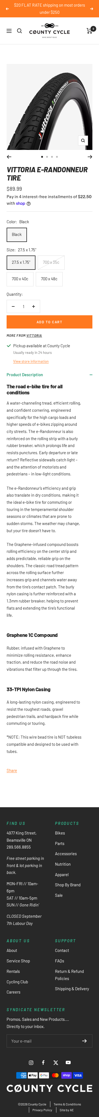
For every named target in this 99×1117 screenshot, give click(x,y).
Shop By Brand (68, 884)
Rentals (13, 971)
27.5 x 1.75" (21, 262)
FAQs (59, 960)
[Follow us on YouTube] (68, 1062)
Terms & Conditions (67, 1104)
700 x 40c (20, 278)
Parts (59, 843)
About (12, 950)
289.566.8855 (19, 846)
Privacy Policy (42, 1110)
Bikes (60, 832)
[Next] (90, 157)
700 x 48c (49, 278)
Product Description (25, 374)
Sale (59, 895)
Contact (62, 950)
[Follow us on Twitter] (56, 1062)
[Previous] (9, 157)
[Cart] (89, 31)
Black (17, 234)
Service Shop (18, 960)
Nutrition (63, 864)
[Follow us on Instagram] (31, 1062)
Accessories (66, 853)
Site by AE (67, 1110)
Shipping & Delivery (72, 988)
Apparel (61, 874)
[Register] (84, 1041)
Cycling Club (17, 981)
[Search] (19, 30)
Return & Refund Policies (69, 975)
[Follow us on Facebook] (43, 1062)
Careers (13, 991)
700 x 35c (51, 262)
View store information (31, 361)
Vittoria (34, 335)
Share (12, 770)
